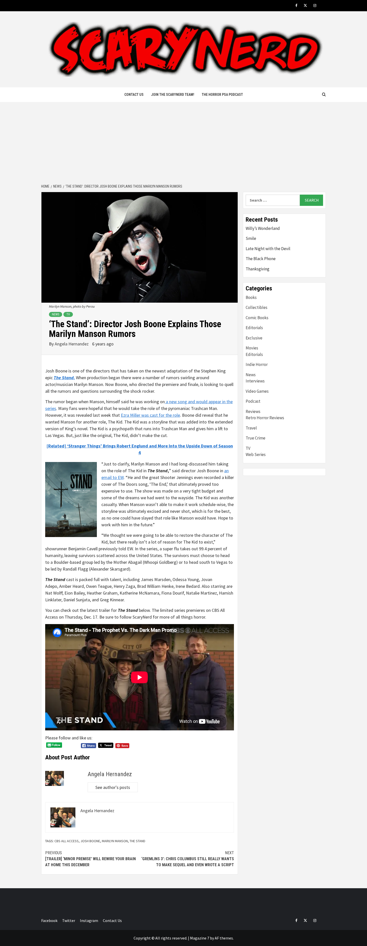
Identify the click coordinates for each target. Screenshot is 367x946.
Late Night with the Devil (268, 248)
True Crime (255, 438)
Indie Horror (257, 364)
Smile (251, 238)
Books (251, 297)
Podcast (253, 401)
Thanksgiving (257, 269)
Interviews (255, 381)
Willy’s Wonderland (263, 228)
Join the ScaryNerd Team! (172, 95)
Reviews (253, 411)
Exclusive (254, 338)
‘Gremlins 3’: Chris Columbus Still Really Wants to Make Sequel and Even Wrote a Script (187, 858)
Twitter (68, 920)
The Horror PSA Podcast (222, 95)
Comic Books (257, 317)
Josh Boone (90, 841)
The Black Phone (261, 258)
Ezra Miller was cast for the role (150, 415)
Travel (251, 428)
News (55, 314)
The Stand (137, 841)
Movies (252, 348)
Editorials (254, 327)
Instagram (89, 920)
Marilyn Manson (115, 841)
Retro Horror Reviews (265, 417)
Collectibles (256, 307)
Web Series (256, 454)
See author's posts (112, 787)
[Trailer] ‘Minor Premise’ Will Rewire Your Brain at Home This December (90, 858)
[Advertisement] (183, 143)
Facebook (49, 920)
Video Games (257, 391)
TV (68, 314)
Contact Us (134, 95)
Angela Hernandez (72, 344)
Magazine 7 (199, 937)
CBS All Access (66, 841)
